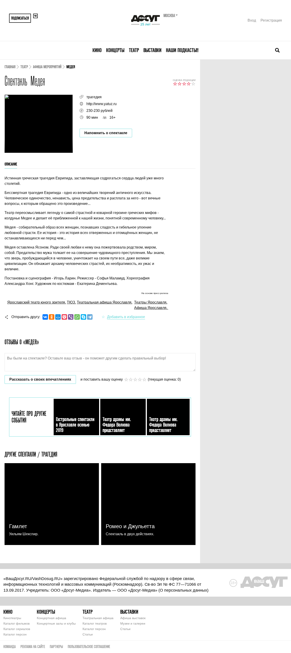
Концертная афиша (51, 618)
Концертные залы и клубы (56, 623)
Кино (97, 50)
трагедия (94, 97)
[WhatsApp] (77, 317)
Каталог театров (95, 623)
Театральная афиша (98, 618)
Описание (11, 164)
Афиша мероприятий (47, 67)
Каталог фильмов (16, 623)
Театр (134, 50)
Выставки (152, 50)
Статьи (88, 634)
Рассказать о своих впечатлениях (40, 379)
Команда (9, 646)
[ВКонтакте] (45, 317)
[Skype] (83, 317)
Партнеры (56, 646)
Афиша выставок (133, 618)
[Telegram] (90, 317)
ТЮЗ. (71, 302)
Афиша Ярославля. (151, 308)
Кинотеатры (12, 618)
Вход (252, 20)
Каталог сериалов (16, 629)
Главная (10, 67)
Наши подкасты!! (182, 50)
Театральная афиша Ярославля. (104, 302)
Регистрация (271, 20)
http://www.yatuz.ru (101, 104)
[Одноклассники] (51, 317)
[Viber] (70, 317)
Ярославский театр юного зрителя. (36, 302)
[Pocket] (64, 317)
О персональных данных (183, 590)
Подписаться (20, 18)
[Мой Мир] (58, 317)
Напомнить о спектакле (105, 133)
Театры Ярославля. (150, 302)
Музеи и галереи (132, 623)
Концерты (115, 50)
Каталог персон (15, 634)
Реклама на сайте (32, 646)
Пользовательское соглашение (89, 646)
